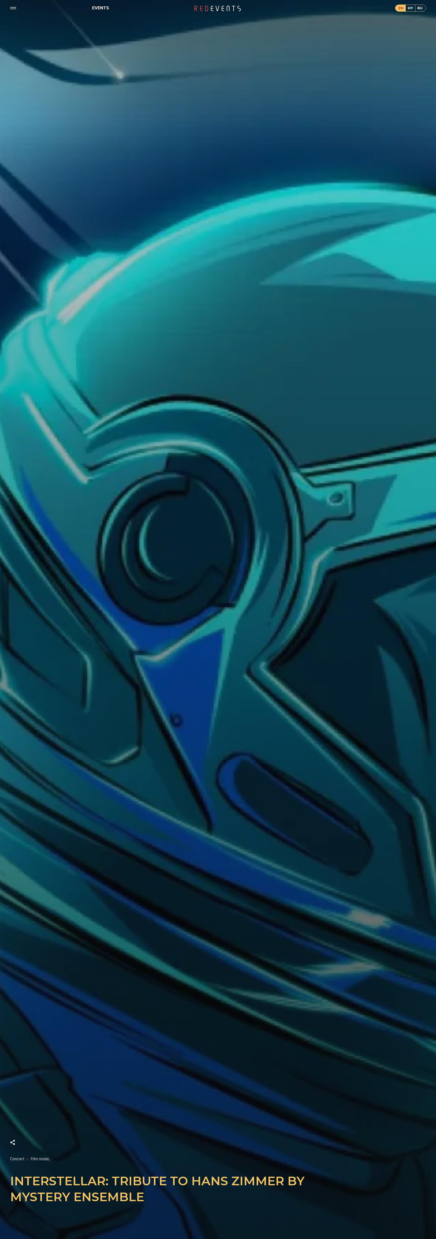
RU (420, 8)
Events (100, 8)
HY (410, 8)
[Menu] (13, 8)
